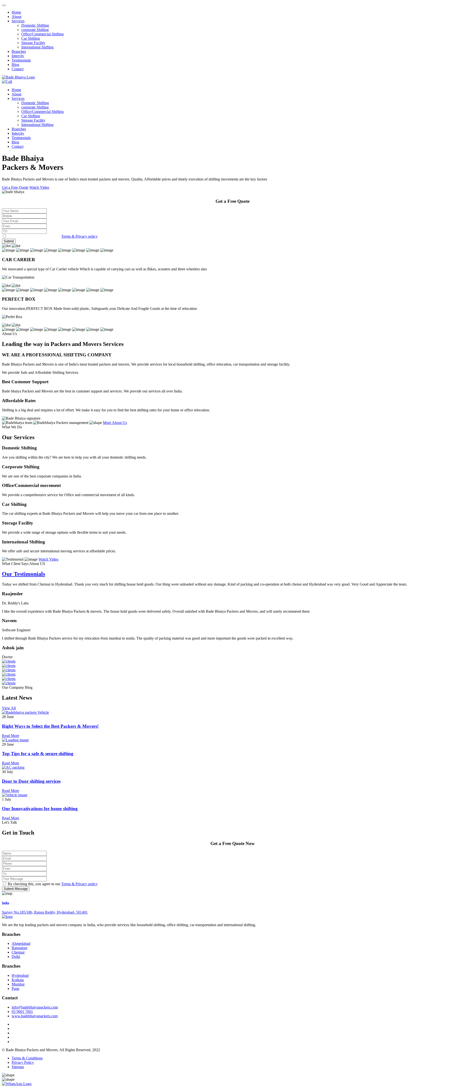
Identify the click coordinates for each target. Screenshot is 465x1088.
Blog (15, 65)
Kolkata (18, 980)
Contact (17, 69)
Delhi (16, 957)
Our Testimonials (23, 574)
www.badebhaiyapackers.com (35, 1016)
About (16, 17)
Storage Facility (33, 43)
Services (18, 21)
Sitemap (18, 1067)
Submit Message (16, 889)
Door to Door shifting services (31, 781)
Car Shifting (30, 38)
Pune (15, 988)
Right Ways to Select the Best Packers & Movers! (50, 726)
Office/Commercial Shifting (42, 34)
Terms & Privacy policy (79, 236)
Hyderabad (20, 975)
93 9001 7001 (22, 1012)
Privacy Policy (23, 1062)
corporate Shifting (35, 30)
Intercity (18, 56)
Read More (10, 736)
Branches (19, 51)
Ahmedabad (21, 943)
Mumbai (18, 984)
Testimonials (21, 60)
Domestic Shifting (35, 25)
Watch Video (39, 187)
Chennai (18, 952)
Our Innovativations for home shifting (40, 808)
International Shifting (37, 47)
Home (16, 12)
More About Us (115, 423)
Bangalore (19, 948)
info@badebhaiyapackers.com (35, 1007)
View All (9, 708)
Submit (9, 241)
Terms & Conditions (27, 1058)
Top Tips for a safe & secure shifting (37, 753)
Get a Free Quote (15, 187)
